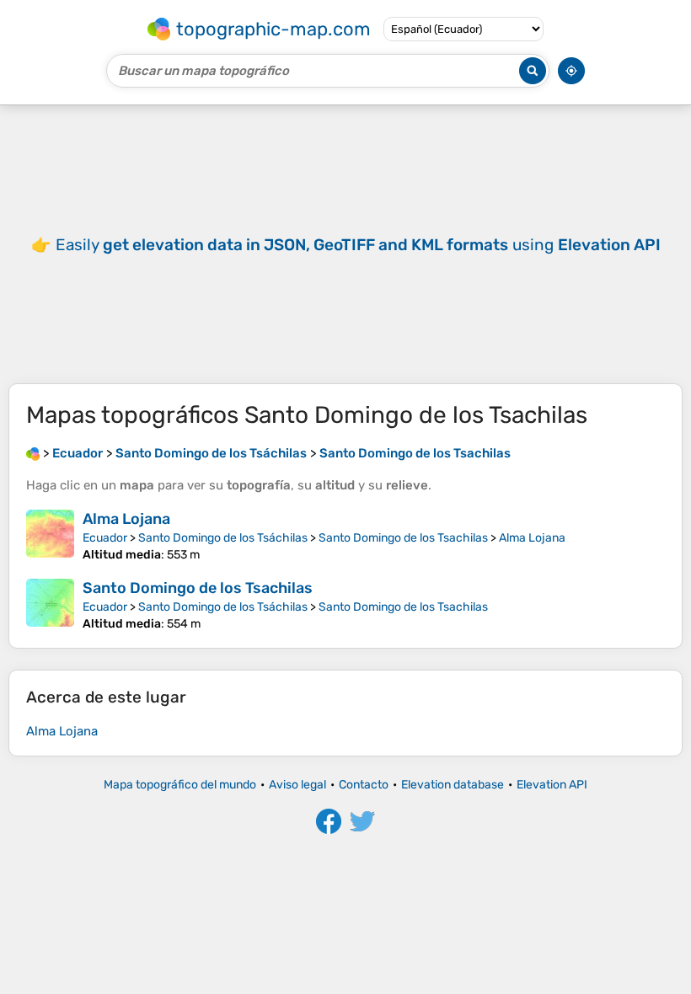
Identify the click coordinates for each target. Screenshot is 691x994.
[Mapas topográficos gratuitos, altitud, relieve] (33, 453)
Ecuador (105, 538)
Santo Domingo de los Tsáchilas (223, 538)
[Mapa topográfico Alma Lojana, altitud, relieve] (50, 536)
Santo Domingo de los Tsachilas (403, 538)
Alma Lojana (126, 519)
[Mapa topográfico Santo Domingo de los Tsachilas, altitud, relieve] (50, 605)
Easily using (358, 244)
